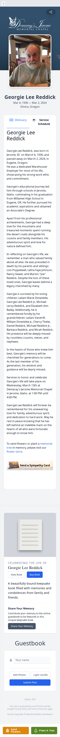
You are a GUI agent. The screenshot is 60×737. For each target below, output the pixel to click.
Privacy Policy (20, 709)
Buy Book (35, 574)
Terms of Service (39, 709)
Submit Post (30, 682)
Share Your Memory (22, 626)
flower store (14, 451)
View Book (16, 574)
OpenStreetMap (33, 714)
